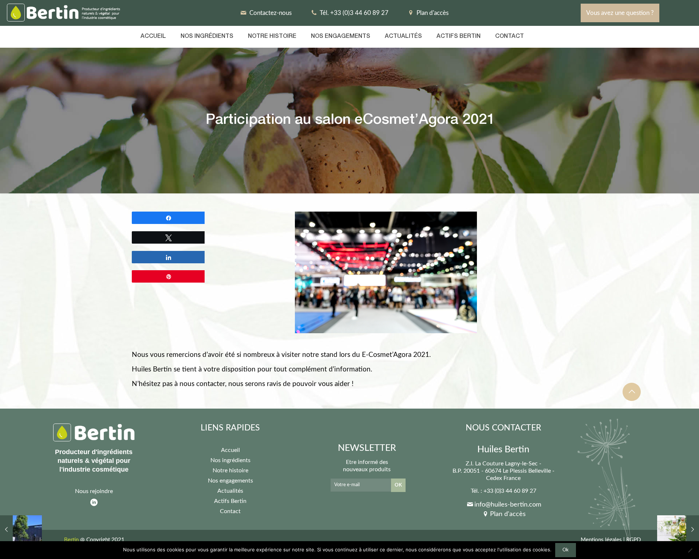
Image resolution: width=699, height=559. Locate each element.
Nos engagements (230, 481)
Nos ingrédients (230, 460)
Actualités (230, 491)
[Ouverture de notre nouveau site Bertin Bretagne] (21, 529)
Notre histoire (230, 470)
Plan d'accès (432, 13)
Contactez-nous (270, 13)
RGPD (633, 540)
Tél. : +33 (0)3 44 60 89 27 (503, 491)
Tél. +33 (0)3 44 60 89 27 (353, 13)
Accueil (230, 450)
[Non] (690, 550)
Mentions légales (601, 540)
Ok (565, 549)
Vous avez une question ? (620, 13)
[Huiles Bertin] (64, 12)
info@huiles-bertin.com (507, 504)
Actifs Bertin (230, 501)
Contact (230, 511)
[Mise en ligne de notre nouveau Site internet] (678, 529)
